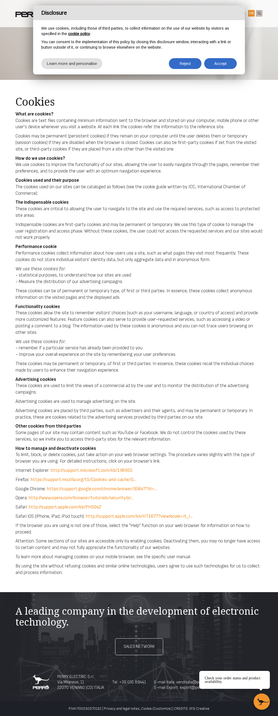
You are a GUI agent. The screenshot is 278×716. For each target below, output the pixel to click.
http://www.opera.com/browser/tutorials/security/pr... (81, 498)
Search (259, 13)
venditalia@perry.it (192, 682)
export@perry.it (193, 687)
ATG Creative (199, 708)
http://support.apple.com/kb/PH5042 (65, 507)
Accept (220, 63)
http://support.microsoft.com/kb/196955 (91, 470)
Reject (185, 63)
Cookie (146, 708)
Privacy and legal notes (122, 708)
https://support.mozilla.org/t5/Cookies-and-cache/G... (83, 479)
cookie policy (79, 34)
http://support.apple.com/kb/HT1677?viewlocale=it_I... (139, 516)
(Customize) (162, 708)
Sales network (139, 646)
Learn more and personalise (72, 63)
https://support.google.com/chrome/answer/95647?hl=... (102, 489)
